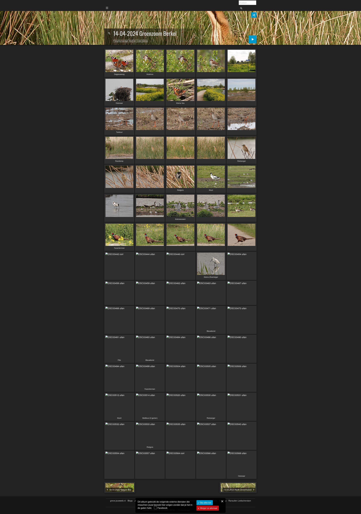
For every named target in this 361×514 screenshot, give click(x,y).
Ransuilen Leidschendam (239, 500)
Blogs (130, 500)
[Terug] (109, 33)
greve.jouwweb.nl (118, 500)
